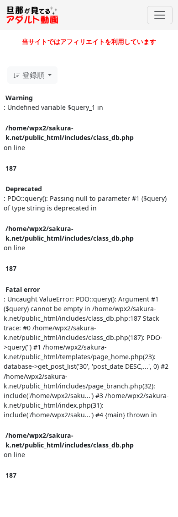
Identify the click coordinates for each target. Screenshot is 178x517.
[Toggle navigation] (160, 15)
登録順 (33, 75)
